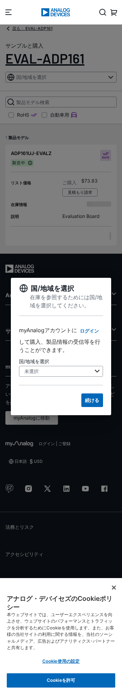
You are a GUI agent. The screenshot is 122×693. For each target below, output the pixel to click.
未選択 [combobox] (31, 371)
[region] (61, 635)
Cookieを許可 (61, 680)
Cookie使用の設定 (61, 661)
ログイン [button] (89, 331)
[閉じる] (113, 587)
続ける (92, 400)
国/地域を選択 (34, 361)
